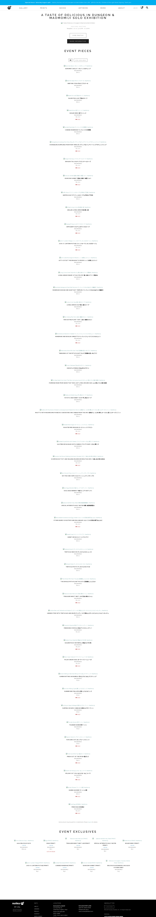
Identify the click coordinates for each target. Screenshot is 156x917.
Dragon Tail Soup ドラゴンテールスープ (78, 161)
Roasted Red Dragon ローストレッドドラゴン (78, 427)
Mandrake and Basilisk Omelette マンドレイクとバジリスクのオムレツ (78, 336)
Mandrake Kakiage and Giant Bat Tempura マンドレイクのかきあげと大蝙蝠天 (78, 290)
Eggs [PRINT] (51, 843)
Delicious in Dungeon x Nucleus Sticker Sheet (118, 866)
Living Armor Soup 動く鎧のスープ (78, 305)
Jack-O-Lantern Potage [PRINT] (37, 865)
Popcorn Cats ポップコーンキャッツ (78, 739)
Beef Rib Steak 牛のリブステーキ (78, 83)
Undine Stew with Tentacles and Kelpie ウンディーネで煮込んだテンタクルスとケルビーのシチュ (78, 613)
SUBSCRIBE (109, 907)
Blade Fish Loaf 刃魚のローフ (78, 98)
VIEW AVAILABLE (80, 60)
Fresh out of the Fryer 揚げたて (78, 756)
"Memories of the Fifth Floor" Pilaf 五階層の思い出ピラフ (78, 353)
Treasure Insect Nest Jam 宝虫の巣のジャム (78, 596)
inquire (90, 822)
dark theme (17, 910)
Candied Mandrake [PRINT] (64, 865)
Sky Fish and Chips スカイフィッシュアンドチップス (78, 476)
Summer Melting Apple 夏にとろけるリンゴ (78, 691)
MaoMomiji (78, 70)
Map (66, 909)
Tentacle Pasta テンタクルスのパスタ (78, 566)
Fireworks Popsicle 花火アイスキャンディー (78, 628)
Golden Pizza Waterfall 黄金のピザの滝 (78, 643)
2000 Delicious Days (24, 843)
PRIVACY (36, 911)
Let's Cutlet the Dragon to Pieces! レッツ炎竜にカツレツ (78, 260)
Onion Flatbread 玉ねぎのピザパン (78, 368)
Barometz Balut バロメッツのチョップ (78, 68)
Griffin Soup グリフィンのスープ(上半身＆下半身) (78, 195)
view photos (78, 35)
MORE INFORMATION (78, 41)
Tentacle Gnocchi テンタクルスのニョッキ (78, 552)
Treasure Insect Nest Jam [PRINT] (78, 843)
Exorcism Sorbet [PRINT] (91, 865)
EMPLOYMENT (38, 916)
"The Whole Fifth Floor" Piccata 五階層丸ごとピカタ (78, 581)
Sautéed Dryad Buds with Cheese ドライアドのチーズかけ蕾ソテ (78, 444)
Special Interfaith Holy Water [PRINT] (105, 844)
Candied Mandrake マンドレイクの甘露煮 (78, 130)
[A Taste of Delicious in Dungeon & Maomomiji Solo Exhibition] (78, 23)
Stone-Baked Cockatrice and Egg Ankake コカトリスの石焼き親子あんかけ (78, 520)
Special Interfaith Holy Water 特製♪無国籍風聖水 (78, 505)
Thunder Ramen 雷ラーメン (78, 725)
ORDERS (36, 909)
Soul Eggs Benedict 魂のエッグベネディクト (78, 490)
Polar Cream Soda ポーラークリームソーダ (78, 659)
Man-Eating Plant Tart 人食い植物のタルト (78, 319)
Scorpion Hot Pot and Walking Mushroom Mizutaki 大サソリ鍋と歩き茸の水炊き (78, 459)
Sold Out (78, 110)
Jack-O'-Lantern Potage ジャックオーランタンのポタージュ (78, 243)
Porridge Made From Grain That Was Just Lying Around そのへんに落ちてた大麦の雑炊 (78, 383)
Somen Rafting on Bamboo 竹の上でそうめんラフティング (78, 676)
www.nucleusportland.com (86, 911)
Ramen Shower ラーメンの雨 (78, 790)
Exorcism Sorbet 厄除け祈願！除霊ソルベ (78, 178)
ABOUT (36, 906)
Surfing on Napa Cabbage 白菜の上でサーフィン (78, 708)
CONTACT (36, 913)
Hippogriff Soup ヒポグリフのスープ (78, 226)
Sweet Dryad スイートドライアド (78, 537)
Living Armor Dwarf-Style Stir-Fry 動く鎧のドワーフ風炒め (78, 275)
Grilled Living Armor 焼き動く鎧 (78, 210)
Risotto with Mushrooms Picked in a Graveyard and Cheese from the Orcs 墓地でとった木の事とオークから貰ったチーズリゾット (78, 412)
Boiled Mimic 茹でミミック (78, 113)
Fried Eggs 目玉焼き (78, 807)
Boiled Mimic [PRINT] (132, 843)
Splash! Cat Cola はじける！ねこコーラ (78, 773)
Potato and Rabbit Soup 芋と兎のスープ (78, 397)
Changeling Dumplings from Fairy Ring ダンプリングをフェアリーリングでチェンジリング (78, 144)
